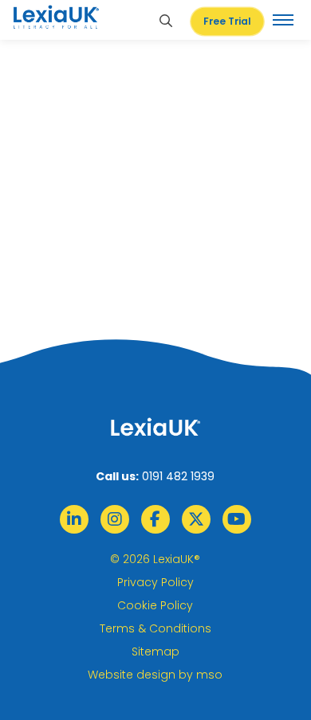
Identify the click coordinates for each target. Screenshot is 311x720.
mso (209, 674)
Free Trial (227, 21)
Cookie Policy (155, 605)
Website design (131, 674)
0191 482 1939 (178, 476)
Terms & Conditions (155, 628)
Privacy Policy (155, 582)
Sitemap (155, 651)
